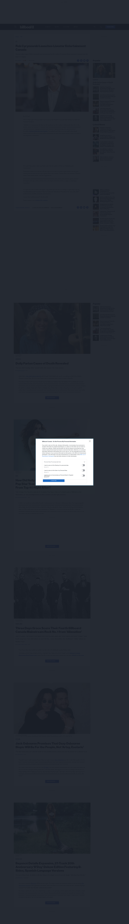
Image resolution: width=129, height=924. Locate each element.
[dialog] (64, 462)
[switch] (83, 465)
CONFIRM (54, 480)
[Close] (90, 441)
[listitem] (64, 462)
